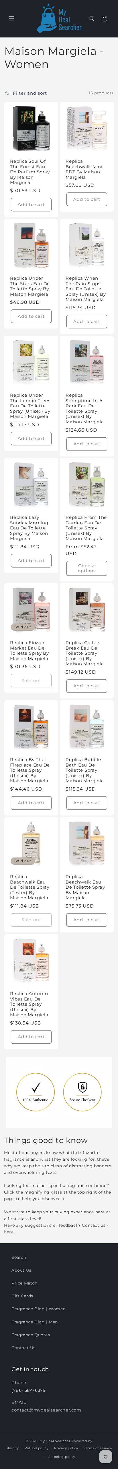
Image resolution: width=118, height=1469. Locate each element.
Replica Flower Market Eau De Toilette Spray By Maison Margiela (29, 650)
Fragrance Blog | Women (38, 1308)
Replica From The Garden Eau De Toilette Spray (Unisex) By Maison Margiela (86, 528)
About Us (21, 1270)
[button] (11, 18)
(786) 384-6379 (28, 1390)
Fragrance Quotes (30, 1334)
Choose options (87, 568)
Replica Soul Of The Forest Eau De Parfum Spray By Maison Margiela (30, 172)
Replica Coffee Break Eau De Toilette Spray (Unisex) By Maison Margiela (85, 653)
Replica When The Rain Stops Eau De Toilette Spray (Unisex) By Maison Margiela (86, 289)
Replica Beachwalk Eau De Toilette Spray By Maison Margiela (85, 887)
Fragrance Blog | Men (34, 1322)
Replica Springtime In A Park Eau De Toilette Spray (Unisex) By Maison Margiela (85, 408)
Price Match (24, 1283)
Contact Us (23, 1347)
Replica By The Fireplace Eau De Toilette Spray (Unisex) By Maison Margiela (30, 770)
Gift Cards (22, 1296)
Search (18, 1257)
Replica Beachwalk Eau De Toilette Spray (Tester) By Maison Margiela (30, 887)
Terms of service (98, 1448)
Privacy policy (66, 1448)
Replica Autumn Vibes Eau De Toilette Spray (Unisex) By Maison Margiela (29, 1004)
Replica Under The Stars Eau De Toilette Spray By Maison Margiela (30, 286)
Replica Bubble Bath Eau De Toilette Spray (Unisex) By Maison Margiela (85, 770)
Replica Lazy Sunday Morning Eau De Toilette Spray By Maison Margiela (29, 528)
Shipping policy (62, 1457)
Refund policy (37, 1448)
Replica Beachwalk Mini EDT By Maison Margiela (84, 169)
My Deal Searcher (55, 1441)
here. (9, 1231)
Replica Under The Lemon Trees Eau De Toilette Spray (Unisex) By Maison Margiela (30, 406)
